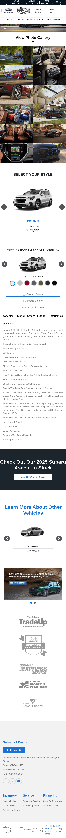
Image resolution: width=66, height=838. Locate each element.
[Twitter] (12, 781)
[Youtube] (19, 781)
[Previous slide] (31, 603)
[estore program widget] (33, 684)
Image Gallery (34, 300)
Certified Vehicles (11, 810)
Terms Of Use (20, 830)
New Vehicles (9, 801)
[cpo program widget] (33, 646)
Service (28, 795)
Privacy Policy (13, 829)
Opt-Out (41, 829)
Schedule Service (31, 801)
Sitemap (27, 830)
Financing (50, 795)
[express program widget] (33, 669)
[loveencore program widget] (33, 703)
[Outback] (33, 584)
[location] (57, 2)
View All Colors (34, 294)
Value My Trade (50, 805)
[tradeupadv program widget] (33, 621)
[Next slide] (35, 603)
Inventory (10, 795)
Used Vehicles (10, 805)
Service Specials (31, 805)
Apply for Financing (52, 801)
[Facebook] (6, 781)
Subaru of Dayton (6, 830)
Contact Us (16, 750)
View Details (33, 551)
